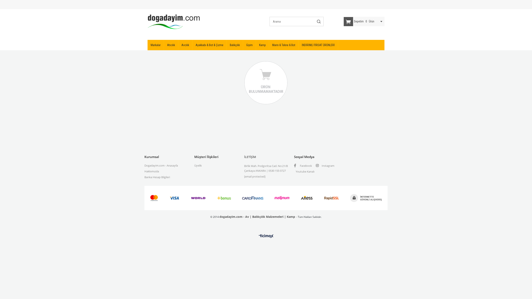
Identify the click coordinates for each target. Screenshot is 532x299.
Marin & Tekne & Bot (283, 45)
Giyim (249, 45)
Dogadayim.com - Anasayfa (161, 165)
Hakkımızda (151, 171)
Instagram (327, 166)
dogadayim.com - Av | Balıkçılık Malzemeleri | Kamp (257, 217)
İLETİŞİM (250, 157)
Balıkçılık (235, 45)
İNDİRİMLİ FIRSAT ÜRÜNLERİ (318, 45)
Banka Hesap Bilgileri (157, 177)
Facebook (305, 166)
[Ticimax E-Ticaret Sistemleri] (266, 236)
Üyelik (198, 165)
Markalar (156, 45)
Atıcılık (171, 45)
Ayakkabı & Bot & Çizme (209, 45)
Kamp (262, 45)
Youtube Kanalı (305, 171)
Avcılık (185, 45)
